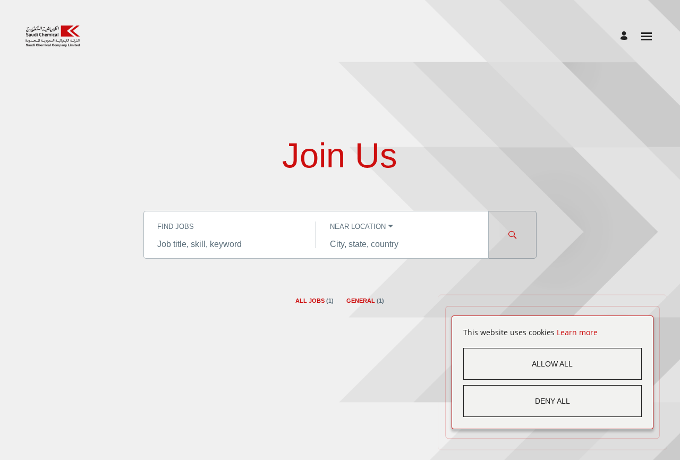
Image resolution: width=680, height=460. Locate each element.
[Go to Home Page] (53, 36)
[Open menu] (646, 36)
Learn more (577, 332)
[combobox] (229, 244)
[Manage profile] (625, 36)
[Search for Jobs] (513, 235)
